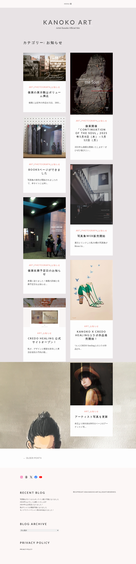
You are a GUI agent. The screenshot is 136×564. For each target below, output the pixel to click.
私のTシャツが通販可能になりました (33, 507)
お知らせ (55, 87)
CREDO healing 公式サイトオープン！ (44, 340)
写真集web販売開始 (91, 235)
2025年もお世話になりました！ (31, 505)
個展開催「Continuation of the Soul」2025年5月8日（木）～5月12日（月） (91, 133)
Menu (68, 4)
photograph (42, 87)
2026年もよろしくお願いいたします (33, 502)
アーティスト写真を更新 (91, 416)
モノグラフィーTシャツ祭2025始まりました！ (37, 510)
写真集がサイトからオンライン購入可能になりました (39, 499)
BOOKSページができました (44, 171)
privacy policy (26, 549)
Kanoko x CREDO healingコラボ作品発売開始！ (91, 335)
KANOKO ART (68, 22)
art (31, 87)
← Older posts (32, 458)
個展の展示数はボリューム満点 (44, 94)
